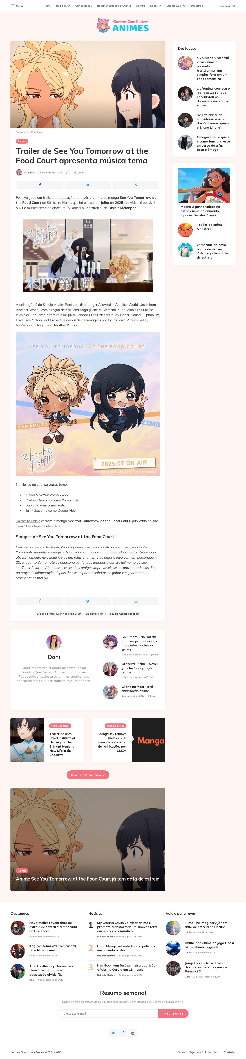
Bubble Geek (174, 5)
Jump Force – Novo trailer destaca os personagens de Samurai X (206, 967)
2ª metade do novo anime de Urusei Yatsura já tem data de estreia (212, 251)
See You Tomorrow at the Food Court (59, 613)
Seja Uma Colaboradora (204, 1052)
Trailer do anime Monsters (210, 227)
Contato (229, 1052)
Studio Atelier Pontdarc (61, 304)
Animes (22, 141)
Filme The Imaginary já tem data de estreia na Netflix (206, 925)
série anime (92, 197)
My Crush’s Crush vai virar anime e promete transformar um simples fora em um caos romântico (213, 68)
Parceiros (197, 5)
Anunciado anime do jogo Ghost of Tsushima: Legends (209, 945)
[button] (88, 255)
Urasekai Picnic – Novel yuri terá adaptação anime (140, 668)
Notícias (61, 5)
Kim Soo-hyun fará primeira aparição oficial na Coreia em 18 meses (126, 967)
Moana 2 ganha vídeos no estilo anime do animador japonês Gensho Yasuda (200, 211)
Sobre (154, 5)
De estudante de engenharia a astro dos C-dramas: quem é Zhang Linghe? (213, 121)
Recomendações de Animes (114, 5)
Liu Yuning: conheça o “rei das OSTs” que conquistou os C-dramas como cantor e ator (213, 96)
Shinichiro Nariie (59, 202)
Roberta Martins (106, 936)
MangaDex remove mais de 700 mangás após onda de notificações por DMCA (112, 742)
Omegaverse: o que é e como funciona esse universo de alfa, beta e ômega (213, 143)
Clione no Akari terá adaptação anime (137, 689)
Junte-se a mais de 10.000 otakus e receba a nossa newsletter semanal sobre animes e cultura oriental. (123, 1001)
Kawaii (140, 5)
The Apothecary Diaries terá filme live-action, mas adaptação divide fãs (51, 970)
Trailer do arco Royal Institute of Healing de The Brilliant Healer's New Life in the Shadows (62, 744)
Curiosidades (83, 5)
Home (47, 5)
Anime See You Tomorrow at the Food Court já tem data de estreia (88, 879)
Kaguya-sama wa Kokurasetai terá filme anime (53, 948)
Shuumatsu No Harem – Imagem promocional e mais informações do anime (140, 643)
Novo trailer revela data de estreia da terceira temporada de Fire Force (53, 927)
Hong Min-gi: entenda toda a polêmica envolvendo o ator (126, 948)
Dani (31, 172)
